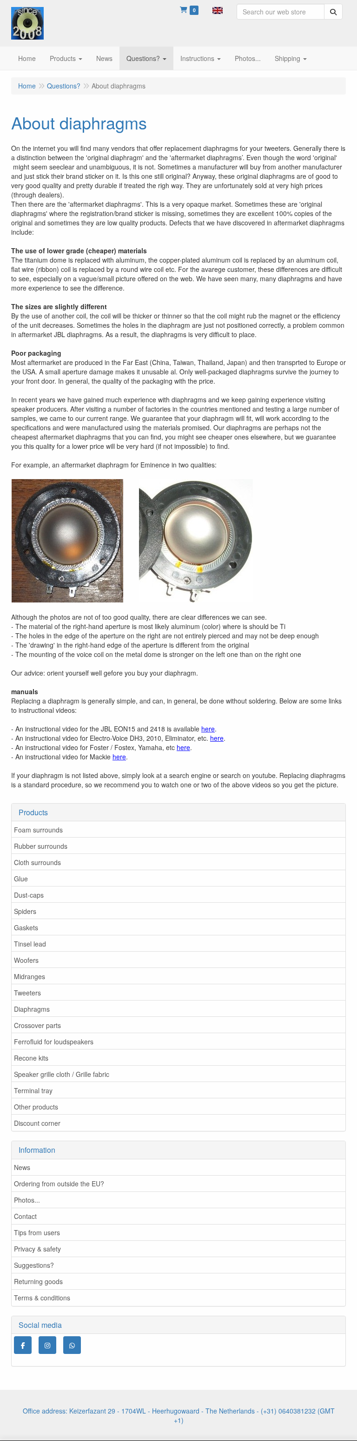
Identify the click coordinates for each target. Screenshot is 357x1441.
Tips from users (37, 1232)
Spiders (25, 911)
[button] (217, 9)
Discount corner (37, 1123)
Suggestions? (34, 1265)
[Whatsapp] (72, 1345)
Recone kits (31, 1057)
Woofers (26, 960)
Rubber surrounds (40, 846)
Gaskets (26, 927)
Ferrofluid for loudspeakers (53, 1041)
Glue (21, 878)
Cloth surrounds (37, 862)
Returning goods (38, 1281)
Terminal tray (33, 1090)
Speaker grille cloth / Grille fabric (61, 1074)
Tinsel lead (30, 943)
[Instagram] (47, 1345)
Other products (36, 1106)
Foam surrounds (38, 829)
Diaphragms (32, 1009)
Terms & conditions (42, 1297)
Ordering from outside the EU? (59, 1183)
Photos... (27, 1199)
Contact (25, 1216)
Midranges (29, 976)
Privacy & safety (37, 1248)
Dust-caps (29, 895)
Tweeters (27, 992)
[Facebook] (23, 1345)
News (22, 1167)
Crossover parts (37, 1025)
